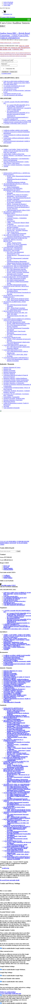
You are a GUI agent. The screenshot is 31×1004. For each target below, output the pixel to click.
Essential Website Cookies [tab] (7, 912)
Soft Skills (6, 406)
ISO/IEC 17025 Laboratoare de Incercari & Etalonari (19, 843)
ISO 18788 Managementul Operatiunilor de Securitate (18, 805)
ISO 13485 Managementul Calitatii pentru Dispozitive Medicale (18, 347)
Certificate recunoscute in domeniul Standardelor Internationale (13, 657)
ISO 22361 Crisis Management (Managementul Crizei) (15, 252)
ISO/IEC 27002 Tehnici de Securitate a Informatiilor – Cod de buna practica (17, 195)
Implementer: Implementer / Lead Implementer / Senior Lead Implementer (16, 159)
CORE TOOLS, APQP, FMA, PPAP (17, 354)
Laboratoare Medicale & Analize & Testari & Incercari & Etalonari (16, 677)
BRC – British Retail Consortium (16, 308)
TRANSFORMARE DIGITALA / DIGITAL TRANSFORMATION (15, 184)
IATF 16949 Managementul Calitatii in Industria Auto (18, 852)
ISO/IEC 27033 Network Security (16, 229)
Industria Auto (7, 369)
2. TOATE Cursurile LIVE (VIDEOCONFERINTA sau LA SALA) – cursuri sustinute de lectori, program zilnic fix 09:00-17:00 (17, 120)
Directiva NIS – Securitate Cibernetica (17, 230)
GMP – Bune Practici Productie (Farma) (18, 298)
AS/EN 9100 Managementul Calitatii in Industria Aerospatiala (17, 359)
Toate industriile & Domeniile (11, 408)
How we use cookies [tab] (6, 891)
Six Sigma (9, 336)
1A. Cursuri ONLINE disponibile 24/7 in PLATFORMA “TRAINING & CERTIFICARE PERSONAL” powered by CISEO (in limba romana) (19, 107)
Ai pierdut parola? (6, 73)
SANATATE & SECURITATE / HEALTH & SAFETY (16, 800)
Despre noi (6, 566)
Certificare (6, 575)
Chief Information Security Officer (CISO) (18, 210)
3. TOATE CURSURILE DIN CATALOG (15, 123)
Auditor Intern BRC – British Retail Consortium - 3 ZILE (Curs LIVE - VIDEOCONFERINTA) (15, 35)
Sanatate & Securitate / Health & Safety (14, 398)
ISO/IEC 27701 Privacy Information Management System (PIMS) (17, 245)
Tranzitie (5, 166)
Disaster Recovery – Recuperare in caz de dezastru (18, 775)
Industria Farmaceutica (9, 372)
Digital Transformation (13, 187)
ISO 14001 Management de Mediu (16, 278)
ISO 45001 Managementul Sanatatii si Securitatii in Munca (17, 290)
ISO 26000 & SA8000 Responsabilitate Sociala (18, 797)
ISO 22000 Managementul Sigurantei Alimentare (18, 815)
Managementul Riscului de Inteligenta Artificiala (18, 713)
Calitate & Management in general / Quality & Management (16, 699)
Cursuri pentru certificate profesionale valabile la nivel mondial (17, 662)
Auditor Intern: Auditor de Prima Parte (13, 154)
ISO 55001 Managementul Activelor (17, 334)
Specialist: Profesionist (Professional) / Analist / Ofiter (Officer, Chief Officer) (16, 162)
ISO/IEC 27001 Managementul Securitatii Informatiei (16, 723)
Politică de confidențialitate (8, 992)
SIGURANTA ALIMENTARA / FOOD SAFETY (15, 812)
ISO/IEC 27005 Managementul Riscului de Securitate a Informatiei (18, 198)
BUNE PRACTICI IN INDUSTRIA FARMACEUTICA (13, 296)
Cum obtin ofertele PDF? (10, 84)
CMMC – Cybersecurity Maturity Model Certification (19, 748)
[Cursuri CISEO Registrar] (7, 17)
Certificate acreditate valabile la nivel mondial (15, 130)
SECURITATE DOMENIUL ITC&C (13, 235)
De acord (2, 880)
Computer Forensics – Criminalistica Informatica (17, 745)
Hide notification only (15, 993)
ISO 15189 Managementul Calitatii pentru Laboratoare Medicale (18, 342)
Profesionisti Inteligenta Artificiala (16, 182)
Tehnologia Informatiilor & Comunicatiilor (18, 236)
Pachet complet (7, 578)
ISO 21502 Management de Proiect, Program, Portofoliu (16, 325)
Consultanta (7, 576)
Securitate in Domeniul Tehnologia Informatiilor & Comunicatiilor (13, 684)
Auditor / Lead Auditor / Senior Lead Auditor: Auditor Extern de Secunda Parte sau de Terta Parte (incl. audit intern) (15, 151)
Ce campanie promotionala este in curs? (14, 86)
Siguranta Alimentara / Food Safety (13, 400)
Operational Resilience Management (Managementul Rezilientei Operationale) (18, 262)
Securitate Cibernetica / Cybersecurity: (13, 383)
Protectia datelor (8, 569)
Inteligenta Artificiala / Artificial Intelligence (15, 378)
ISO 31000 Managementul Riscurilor (17, 270)
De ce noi (6, 567)
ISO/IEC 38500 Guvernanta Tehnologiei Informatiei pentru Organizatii (18, 273)
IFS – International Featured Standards (17, 309)
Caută (18, 551)
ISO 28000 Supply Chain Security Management (17, 836)
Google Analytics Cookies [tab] (7, 930)
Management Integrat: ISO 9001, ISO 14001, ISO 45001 (18, 821)
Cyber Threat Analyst (13, 232)
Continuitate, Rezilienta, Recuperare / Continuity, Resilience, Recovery (14, 689)
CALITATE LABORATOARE (12, 337)
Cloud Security (11, 221)
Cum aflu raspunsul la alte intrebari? (13, 95)
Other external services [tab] (6, 951)
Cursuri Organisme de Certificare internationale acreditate (13, 659)
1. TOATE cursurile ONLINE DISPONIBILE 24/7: (16, 611)
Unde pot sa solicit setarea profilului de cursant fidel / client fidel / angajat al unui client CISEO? (16, 81)
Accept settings (4, 993)
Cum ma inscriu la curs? (10, 89)
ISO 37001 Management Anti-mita (16, 269)
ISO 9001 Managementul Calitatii (16, 322)
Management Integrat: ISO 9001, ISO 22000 (18, 823)
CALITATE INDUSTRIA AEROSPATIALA (16, 357)
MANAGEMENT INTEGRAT (12, 311)
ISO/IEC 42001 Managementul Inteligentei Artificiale (16, 711)
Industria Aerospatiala (9, 370)
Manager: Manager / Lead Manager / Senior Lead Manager (16, 640)
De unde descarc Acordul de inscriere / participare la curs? (14, 601)
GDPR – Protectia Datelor (14, 243)
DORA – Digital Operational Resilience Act (19, 264)
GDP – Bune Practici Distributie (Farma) (18, 300)
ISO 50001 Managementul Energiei (16, 284)
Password (4, 63)
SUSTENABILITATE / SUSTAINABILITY (15, 277)
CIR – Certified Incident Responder (16, 233)
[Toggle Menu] (28, 19)
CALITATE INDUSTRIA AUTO (12, 350)
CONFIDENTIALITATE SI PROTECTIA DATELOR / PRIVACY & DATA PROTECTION (15, 239)
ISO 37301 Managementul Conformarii (17, 275)
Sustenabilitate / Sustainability (11, 397)
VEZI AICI (14, 543)
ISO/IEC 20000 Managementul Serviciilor (18, 323)
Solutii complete (8, 568)
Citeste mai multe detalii (12, 880)
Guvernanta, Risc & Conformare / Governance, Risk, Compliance (13, 692)
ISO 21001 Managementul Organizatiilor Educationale (19, 834)
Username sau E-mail (7, 60)
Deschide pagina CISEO (8, 585)
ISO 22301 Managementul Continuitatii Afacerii (18, 777)
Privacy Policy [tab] (4, 984)
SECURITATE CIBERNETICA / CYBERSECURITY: (12, 212)
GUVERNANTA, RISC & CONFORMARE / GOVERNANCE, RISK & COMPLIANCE (16, 266)
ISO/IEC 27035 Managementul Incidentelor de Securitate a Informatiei (19, 201)
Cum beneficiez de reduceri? (11, 87)
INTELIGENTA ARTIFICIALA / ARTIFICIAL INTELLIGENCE (13, 708)
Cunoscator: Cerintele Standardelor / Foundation (16, 165)
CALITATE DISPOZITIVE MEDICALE (15, 345)
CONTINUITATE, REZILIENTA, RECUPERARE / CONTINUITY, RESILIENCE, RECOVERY (13, 249)
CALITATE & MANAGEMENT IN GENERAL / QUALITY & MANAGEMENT (17, 319)
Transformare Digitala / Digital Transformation (16, 380)
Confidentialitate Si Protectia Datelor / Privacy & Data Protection (16, 687)
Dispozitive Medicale (9, 373)
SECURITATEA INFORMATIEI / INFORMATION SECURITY (13, 189)
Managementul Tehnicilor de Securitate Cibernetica (18, 742)
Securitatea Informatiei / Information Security (15, 381)
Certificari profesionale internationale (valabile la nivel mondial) (17, 664)
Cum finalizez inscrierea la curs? (12, 93)
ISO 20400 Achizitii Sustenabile (15, 280)
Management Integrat (9, 401)
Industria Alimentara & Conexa (11, 367)
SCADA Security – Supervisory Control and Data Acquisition (18, 226)
